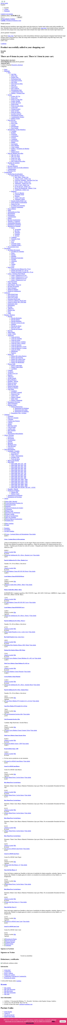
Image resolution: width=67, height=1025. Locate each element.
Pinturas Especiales (13, 386)
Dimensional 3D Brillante (22, 408)
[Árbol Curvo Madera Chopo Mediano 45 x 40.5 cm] (19, 658)
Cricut (13, 240)
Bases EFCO (14, 454)
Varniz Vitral (14, 395)
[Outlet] (6, 525)
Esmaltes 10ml (15, 452)
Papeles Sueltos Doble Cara (18, 201)
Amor (12, 266)
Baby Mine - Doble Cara (21, 177)
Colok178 (7, 1013)
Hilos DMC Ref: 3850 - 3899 (19, 486)
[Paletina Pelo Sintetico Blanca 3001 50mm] (16, 645)
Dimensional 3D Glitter (21, 410)
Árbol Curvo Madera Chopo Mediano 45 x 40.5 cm (16, 663)
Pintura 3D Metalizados (17, 362)
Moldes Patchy (15, 152)
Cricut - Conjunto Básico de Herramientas (14, 539)
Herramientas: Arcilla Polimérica (17, 129)
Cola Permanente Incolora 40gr (12, 719)
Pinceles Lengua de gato (18, 323)
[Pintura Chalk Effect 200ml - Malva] (14, 584)
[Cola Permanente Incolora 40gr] (13, 714)
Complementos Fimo (17, 91)
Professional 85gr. (16, 79)
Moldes (13, 142)
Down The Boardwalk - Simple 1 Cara (25, 188)
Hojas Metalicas (12, 380)
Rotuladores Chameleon (14, 224)
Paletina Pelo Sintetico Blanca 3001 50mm (14, 650)
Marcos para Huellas (13, 460)
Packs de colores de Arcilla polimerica (18, 167)
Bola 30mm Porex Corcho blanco (12, 818)
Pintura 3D (11, 354)
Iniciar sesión (4, 3)
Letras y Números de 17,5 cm (19, 277)
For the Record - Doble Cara (22, 186)
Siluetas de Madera (13, 289)
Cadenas (10, 422)
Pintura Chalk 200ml (17, 367)
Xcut (12, 242)
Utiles (9, 313)
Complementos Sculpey (17, 117)
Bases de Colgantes (13, 418)
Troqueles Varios (15, 243)
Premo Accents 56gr (16, 99)
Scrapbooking (8, 172)
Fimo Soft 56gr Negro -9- (10, 907)
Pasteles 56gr (14, 77)
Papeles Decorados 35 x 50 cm (19, 270)
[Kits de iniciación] (9, 940)
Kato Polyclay (12, 120)
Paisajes (13, 254)
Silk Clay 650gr (15, 156)
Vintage (13, 264)
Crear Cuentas (15, 147)
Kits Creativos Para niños (18, 161)
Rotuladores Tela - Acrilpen (18, 413)
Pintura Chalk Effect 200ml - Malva (13, 589)
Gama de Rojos (15, 337)
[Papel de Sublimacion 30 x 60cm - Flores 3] (16, 615)
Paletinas (13, 324)
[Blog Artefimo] (9, 523)
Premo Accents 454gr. (17, 106)
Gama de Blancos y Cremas (19, 348)
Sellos (9, 210)
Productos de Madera (13, 490)
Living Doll (14, 107)
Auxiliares (14, 368)
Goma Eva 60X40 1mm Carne (11, 926)
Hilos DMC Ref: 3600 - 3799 (19, 482)
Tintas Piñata (11, 332)
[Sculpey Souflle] (9, 514)
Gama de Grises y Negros (18, 343)
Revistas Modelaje (13, 166)
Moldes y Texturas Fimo (18, 93)
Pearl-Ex (10, 330)
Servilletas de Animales (17, 251)
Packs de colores (15, 112)
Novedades (7, 529)
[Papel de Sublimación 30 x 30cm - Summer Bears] (18, 684)
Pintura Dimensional (16, 406)
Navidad (13, 259)
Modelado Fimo (12, 444)
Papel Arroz (11, 267)
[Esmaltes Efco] (8, 520)
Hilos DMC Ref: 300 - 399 (18, 467)
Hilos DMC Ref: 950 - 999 (18, 478)
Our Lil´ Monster (19, 193)
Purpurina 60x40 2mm (14, 299)
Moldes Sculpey (15, 118)
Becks (13, 164)
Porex (9, 311)
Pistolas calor (11, 310)
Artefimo (18, 981)
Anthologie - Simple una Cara (23, 183)
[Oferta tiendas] (8, 944)
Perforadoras (11, 215)
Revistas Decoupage (13, 286)
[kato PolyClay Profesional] (12, 512)
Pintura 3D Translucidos (18, 361)
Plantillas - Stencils (13, 381)
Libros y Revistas (9, 435)
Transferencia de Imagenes (15, 495)
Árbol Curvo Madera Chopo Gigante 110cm (15, 735)
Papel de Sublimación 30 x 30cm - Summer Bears (16, 689)
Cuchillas (13, 131)
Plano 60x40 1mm (13, 296)
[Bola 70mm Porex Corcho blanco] (14, 831)
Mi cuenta (4, 984)
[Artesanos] (7, 945)
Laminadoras (14, 136)
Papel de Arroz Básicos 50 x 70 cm (21, 269)
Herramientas (14, 126)
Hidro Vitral (14, 399)
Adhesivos (11, 308)
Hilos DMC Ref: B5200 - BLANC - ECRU (23, 487)
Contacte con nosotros (7, 14)
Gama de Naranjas (16, 345)
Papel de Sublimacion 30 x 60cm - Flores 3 (14, 620)
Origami (10, 441)
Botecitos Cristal (12, 425)
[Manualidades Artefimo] (8, 19)
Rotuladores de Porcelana (15, 497)
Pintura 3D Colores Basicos (18, 356)
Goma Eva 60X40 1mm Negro (11, 853)
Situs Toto (11, 36)
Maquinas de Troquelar (14, 226)
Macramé (10, 443)
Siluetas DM (14, 492)
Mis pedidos (7, 988)
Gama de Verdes (15, 349)
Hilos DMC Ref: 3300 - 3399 (19, 481)
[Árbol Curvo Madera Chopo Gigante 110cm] (17, 730)
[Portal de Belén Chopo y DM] (13, 743)
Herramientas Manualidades (15, 433)
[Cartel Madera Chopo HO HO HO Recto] (16, 571)
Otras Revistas (12, 446)
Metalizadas (14, 351)
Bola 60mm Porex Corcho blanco (12, 889)
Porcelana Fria (12, 171)
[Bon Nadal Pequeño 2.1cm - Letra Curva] (16, 632)
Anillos (10, 424)
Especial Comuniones (17, 207)
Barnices (13, 353)
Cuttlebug (14, 237)
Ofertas (6, 498)
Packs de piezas (15, 459)
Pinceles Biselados (16, 321)
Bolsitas (10, 432)
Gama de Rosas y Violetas (18, 342)
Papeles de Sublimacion (14, 291)
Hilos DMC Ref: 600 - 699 (18, 471)
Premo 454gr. (15, 104)
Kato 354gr (14, 123)
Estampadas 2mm (12, 304)
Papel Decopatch (12, 281)
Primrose (17, 196)
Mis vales (6, 994)
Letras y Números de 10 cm (18, 278)
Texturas (13, 137)
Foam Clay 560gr (16, 159)
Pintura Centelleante (16, 400)
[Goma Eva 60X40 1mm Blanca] (13, 761)
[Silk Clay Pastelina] (10, 517)
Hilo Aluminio (12, 430)
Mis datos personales (10, 992)
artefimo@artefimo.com (25, 1004)
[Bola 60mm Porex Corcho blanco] (14, 884)
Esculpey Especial (16, 114)
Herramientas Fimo (16, 90)
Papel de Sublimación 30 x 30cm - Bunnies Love (16, 560)
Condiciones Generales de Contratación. (15, 976)
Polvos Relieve (12, 209)
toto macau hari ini (9, 1015)
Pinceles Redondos (16, 318)
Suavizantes (14, 144)
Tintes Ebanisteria (12, 403)
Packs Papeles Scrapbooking (19, 202)
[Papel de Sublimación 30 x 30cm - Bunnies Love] (18, 555)
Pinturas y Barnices (9, 315)
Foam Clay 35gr (15, 158)
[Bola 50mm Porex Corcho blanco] (14, 795)
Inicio (5, 69)
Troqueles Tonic (15, 239)
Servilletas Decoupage (14, 250)
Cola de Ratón (12, 427)
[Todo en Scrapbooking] (11, 516)
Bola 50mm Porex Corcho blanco (12, 800)
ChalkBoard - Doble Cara (22, 190)
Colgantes (10, 419)
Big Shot (17, 231)
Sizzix (13, 228)
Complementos (12, 169)
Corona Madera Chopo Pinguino (12, 676)
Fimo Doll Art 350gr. (17, 83)
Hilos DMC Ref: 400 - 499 (18, 468)
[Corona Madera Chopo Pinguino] (14, 671)
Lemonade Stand (19, 194)
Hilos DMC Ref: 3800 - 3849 (19, 484)
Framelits (17, 234)
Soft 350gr (14, 82)
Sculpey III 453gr (16, 102)
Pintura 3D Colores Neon (18, 359)
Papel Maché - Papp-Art (14, 285)
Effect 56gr (14, 76)
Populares (7, 528)
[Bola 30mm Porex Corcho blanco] (14, 813)
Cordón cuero (11, 429)
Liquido (13, 125)
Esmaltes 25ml (15, 457)
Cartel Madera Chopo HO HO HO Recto (14, 576)
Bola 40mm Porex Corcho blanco (12, 782)
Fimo (9, 72)
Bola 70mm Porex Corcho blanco (12, 836)
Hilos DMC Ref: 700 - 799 (18, 473)
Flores (13, 253)
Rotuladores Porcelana (14, 402)
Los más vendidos (9, 531)
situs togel (43, 28)
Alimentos (14, 261)
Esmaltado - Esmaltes (13, 451)
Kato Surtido (14, 128)
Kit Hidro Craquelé (16, 392)
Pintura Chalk (11, 364)
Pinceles (10, 316)
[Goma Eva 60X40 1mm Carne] (13, 921)
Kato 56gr (14, 121)
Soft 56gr (13, 74)
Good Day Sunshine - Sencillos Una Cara (26, 180)
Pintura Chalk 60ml (16, 365)
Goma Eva (7, 292)
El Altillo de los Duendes (18, 205)
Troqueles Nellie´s (16, 245)
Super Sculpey (15, 110)
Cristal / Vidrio (12, 334)
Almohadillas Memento (14, 223)
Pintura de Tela (12, 384)
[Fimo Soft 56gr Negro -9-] (12, 902)
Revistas (10, 307)
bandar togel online (9, 1016)
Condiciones (7, 971)
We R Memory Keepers (17, 175)
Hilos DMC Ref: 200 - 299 (18, 465)
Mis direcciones (8, 991)
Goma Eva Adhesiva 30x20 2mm (17, 300)
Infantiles (13, 256)
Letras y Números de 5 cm (18, 280)
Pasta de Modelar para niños (15, 153)
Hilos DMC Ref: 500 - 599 (18, 470)
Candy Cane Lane (20, 197)
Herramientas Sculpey (17, 115)
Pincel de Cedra (15, 327)
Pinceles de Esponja (16, 329)
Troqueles (17, 232)
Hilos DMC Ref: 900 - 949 (18, 476)
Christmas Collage (20, 199)
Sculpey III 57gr (15, 96)
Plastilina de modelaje (14, 163)
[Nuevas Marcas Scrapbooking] (13, 519)
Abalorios (7, 414)
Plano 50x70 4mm (13, 297)
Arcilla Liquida (12, 378)
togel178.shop (8, 1011)
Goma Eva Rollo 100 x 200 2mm (17, 302)
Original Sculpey (16, 109)
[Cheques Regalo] (9, 942)
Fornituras (10, 416)
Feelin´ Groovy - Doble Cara (23, 182)
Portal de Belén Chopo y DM (11, 748)
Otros (12, 262)
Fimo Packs (14, 87)
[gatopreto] (7, 506)
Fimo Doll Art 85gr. (16, 80)
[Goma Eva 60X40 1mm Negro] (13, 848)
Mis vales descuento (9, 989)
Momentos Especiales (17, 258)
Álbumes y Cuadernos (14, 221)
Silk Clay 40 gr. (15, 155)
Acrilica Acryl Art (13, 373)
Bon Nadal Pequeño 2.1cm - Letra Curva (14, 637)
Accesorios (18, 229)
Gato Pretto (11, 389)
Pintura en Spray (12, 383)
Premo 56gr (14, 98)
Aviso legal (7, 970)
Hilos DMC (11, 462)
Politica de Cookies (9, 974)
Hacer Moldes (15, 145)
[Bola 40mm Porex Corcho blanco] (14, 777)
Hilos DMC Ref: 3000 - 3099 (19, 479)
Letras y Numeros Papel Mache (16, 273)
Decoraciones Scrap (13, 247)
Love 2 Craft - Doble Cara (22, 185)
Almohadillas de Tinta (14, 212)
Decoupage (7, 248)
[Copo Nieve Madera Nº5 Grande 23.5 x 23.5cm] (18, 701)
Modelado (7, 71)
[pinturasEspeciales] (10, 504)
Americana (11, 335)
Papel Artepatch (12, 288)
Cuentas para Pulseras (14, 421)
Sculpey (10, 95)
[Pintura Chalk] (8, 511)
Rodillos (13, 133)
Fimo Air (13, 85)
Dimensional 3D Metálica (22, 411)
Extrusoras (14, 134)
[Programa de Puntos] (10, 939)
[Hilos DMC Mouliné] (10, 501)
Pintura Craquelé (15, 397)
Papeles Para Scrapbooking (15, 174)
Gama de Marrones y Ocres (18, 346)
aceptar (63, 1021)
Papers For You (15, 204)
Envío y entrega (8, 973)
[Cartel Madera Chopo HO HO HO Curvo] (16, 602)
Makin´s (13, 150)
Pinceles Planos (15, 319)
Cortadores (14, 139)
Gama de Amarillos (16, 338)
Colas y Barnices (12, 283)
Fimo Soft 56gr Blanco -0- (10, 870)
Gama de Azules (15, 340)
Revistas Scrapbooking (14, 220)
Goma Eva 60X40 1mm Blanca (12, 766)
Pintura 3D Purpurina (17, 357)
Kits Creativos (15, 88)
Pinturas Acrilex (12, 405)
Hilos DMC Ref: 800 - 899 (18, 475)
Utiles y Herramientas (17, 456)
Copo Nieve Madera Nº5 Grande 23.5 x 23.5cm (15, 706)
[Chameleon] (8, 509)
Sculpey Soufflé (15, 101)
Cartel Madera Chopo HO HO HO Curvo (14, 607)
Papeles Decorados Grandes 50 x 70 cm (22, 272)
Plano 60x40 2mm (13, 294)
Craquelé (10, 370)
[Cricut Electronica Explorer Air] (13, 503)
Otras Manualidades (9, 449)
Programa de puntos (9, 978)
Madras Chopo (15, 494)
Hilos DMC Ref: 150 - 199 (18, 463)
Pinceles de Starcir (16, 326)
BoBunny (14, 191)
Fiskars (10, 218)
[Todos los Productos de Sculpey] (13, 508)
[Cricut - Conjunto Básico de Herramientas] (16, 534)
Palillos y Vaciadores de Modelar (20, 148)
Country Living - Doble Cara (23, 178)
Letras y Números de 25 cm (18, 275)
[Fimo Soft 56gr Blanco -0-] (12, 865)
